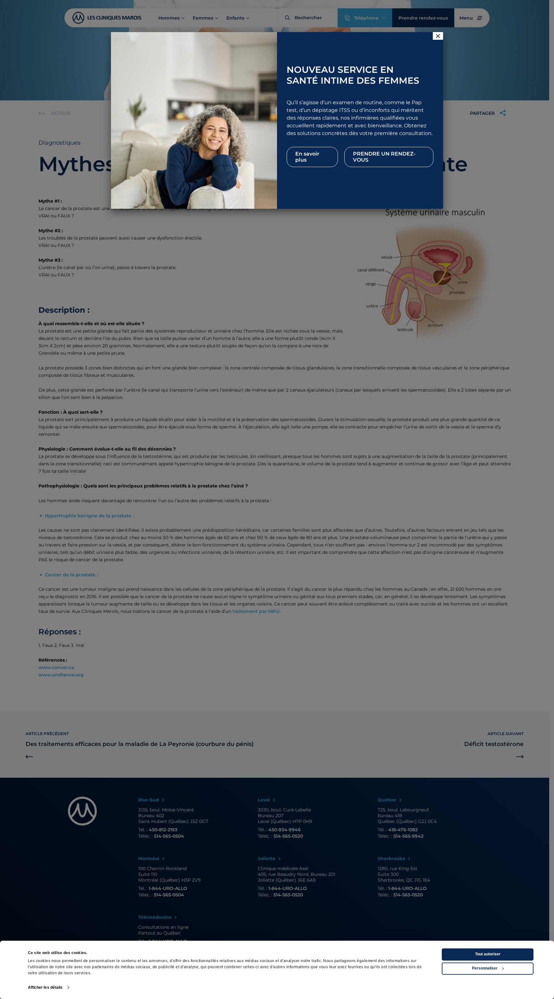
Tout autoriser (487, 954)
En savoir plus (307, 157)
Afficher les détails (45, 987)
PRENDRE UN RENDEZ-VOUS (384, 157)
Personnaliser (485, 968)
